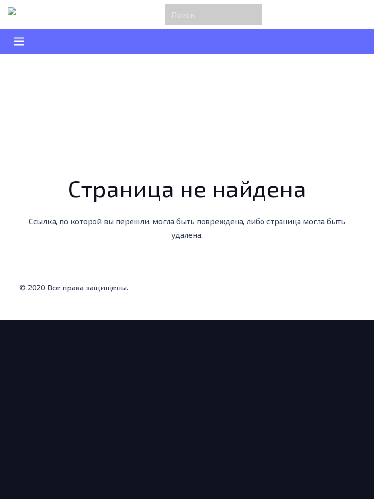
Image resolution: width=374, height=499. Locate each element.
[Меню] (187, 41)
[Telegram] (286, 290)
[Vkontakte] (306, 290)
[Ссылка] (29, 14)
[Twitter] (228, 290)
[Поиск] (253, 14)
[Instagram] (247, 290)
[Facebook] (208, 290)
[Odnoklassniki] (267, 290)
